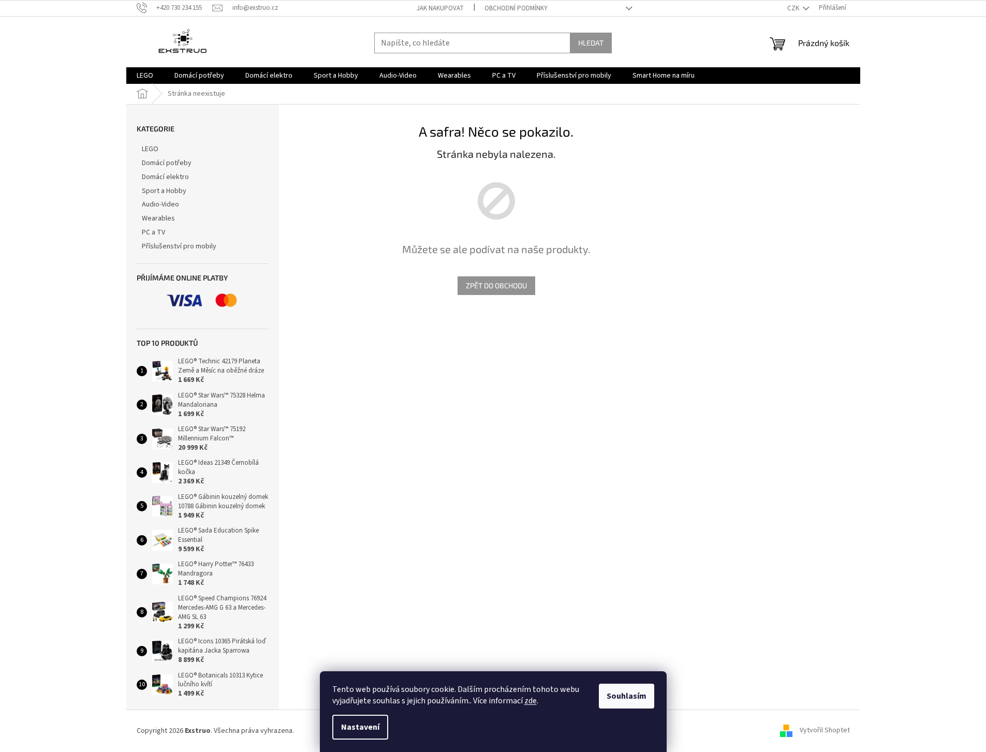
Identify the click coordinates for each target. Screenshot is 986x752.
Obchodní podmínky (516, 8)
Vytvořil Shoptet (825, 731)
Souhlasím (626, 696)
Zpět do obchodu (496, 285)
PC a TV (153, 232)
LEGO (150, 149)
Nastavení (360, 727)
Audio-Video (160, 204)
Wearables (158, 218)
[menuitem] (145, 75)
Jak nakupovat (440, 8)
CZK (794, 8)
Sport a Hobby (164, 191)
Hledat (591, 42)
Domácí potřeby (167, 163)
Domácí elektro (165, 177)
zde (530, 700)
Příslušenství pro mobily (179, 246)
